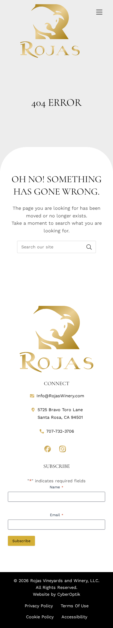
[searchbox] (56, 247)
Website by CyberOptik (56, 594)
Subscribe (21, 541)
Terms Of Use (75, 605)
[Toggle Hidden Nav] (99, 12)
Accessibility (74, 616)
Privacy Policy (39, 605)
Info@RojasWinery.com (60, 395)
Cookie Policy (40, 616)
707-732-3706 (60, 431)
